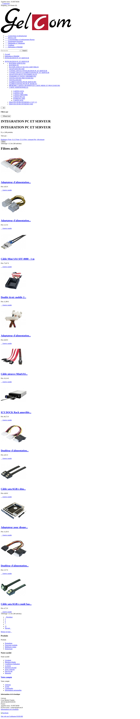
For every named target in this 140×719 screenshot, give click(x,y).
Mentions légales (10, 662)
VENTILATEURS (15, 80)
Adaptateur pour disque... (14, 527)
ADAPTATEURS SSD (16, 69)
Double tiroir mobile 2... (13, 297)
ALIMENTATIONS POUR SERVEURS (22, 82)
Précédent (9, 617)
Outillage (9, 45)
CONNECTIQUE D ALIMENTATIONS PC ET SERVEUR (29, 72)
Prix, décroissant (39, 139)
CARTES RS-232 (19, 96)
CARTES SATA (18, 91)
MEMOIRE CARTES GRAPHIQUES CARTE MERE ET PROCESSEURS (34, 85)
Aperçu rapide (6, 190)
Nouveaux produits (11, 645)
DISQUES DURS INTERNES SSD (21, 104)
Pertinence (4, 139)
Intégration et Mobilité (14, 47)
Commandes (9, 688)
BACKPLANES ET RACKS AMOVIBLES (24, 67)
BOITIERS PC (14, 65)
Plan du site (8, 671)
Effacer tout (6, 116)
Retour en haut (6, 632)
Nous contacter (10, 669)
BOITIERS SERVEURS (17, 63)
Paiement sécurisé (10, 668)
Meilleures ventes (10, 647)
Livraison (8, 660)
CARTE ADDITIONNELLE (18, 87)
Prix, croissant (29, 139)
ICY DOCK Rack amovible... (16, 412)
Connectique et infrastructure (16, 36)
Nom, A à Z (12, 139)
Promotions (8, 643)
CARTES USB (18, 93)
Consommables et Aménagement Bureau (20, 39)
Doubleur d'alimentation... (15, 450)
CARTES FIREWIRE (20, 95)
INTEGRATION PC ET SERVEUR (17, 61)
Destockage (9, 649)
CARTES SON (18, 100)
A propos (8, 666)
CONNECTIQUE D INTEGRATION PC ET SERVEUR (28, 71)
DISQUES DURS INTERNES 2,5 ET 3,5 (23, 102)
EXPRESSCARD (19, 98)
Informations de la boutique (10, 709)
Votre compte (6, 677)
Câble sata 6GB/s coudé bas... (16, 604)
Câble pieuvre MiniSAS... (14, 374)
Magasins (8, 673)
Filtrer (3, 141)
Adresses (8, 685)
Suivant (8, 628)
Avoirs (7, 686)
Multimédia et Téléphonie (15, 43)
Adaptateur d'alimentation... (16, 182)
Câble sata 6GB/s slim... (13, 489)
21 (6, 626)
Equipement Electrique (14, 41)
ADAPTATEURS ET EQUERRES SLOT (23, 74)
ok (3, 108)
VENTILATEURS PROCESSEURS (21, 78)
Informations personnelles (13, 690)
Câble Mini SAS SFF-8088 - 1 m (17, 259)
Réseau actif (10, 38)
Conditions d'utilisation (12, 664)
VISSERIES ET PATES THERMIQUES (22, 76)
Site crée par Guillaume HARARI (12, 716)
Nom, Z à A (20, 139)
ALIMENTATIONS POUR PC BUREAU (23, 84)
